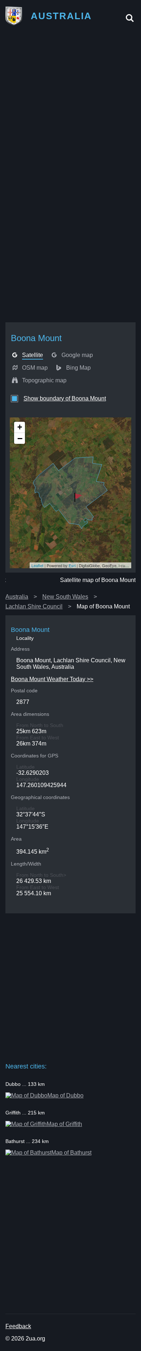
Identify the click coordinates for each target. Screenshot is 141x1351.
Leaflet (37, 565)
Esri (72, 565)
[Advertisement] (70, 104)
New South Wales (65, 597)
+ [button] (19, 427)
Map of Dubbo (65, 1095)
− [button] (19, 438)
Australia (16, 597)
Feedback (18, 1326)
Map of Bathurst (71, 1153)
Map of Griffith (64, 1124)
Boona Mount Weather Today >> (52, 679)
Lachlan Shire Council (34, 606)
